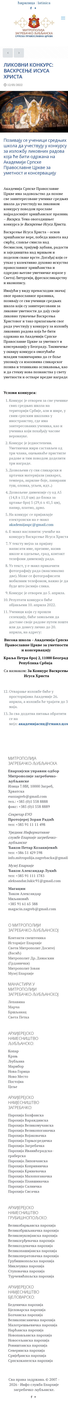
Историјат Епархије (25, 942)
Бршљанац (17, 1012)
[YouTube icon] (35, 8)
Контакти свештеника (27, 937)
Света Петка (18, 1017)
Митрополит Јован (24, 968)
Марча (14, 1006)
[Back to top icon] (60, 1402)
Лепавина (16, 1001)
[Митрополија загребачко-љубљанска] (34, 26)
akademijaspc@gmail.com (31, 524)
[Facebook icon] (31, 8)
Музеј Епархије (21, 973)
